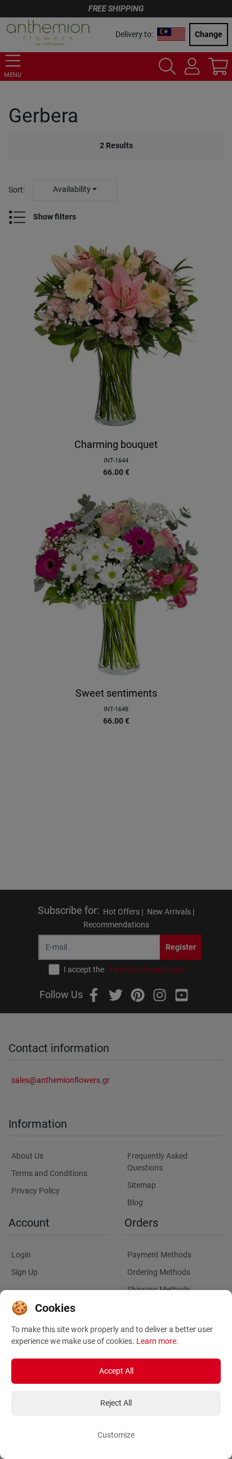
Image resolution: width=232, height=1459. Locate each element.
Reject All (116, 1402)
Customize (116, 1434)
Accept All (116, 1370)
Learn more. (157, 1341)
